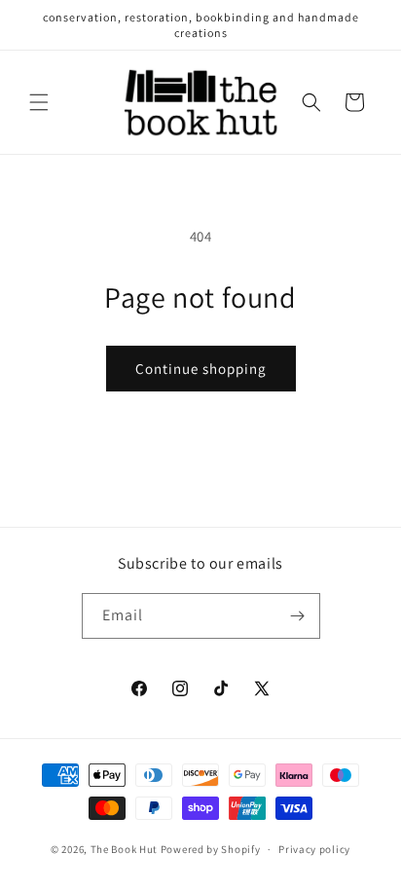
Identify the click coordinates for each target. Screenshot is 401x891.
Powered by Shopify (211, 849)
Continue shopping (201, 368)
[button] (39, 102)
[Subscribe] (297, 616)
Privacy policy (314, 849)
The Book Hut (124, 849)
